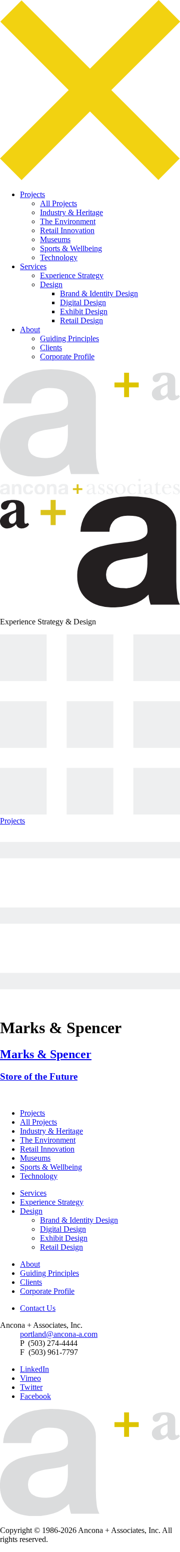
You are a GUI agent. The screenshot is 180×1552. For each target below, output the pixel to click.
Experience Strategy (72, 275)
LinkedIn (34, 1369)
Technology (59, 257)
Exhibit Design (84, 311)
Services (33, 266)
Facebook (35, 1396)
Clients (51, 347)
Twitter (31, 1387)
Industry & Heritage (71, 212)
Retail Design (81, 320)
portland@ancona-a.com (59, 1334)
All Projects (58, 203)
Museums (55, 239)
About (30, 329)
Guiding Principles (69, 338)
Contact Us (38, 1308)
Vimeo (30, 1378)
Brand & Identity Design (99, 293)
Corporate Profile (67, 356)
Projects (32, 194)
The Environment (68, 221)
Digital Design (83, 302)
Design (51, 284)
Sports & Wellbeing (71, 248)
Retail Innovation (67, 230)
